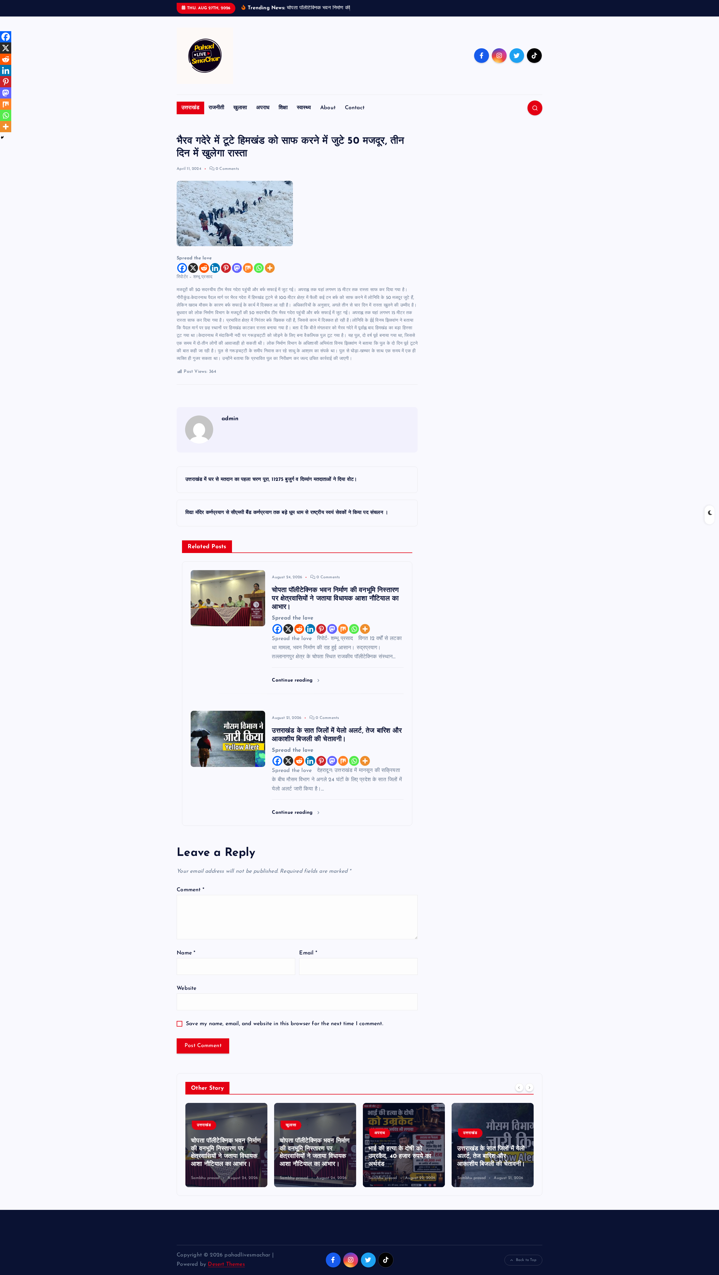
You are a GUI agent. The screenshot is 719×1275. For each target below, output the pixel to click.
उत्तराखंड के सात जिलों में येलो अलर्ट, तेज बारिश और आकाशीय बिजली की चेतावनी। (402, 1156)
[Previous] (519, 1087)
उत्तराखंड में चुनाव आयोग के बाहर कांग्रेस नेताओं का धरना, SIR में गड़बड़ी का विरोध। (491, 1156)
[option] (226, 1145)
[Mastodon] (237, 268)
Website (186, 988)
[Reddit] (204, 268)
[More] (270, 268)
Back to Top (526, 1260)
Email (308, 953)
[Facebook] (182, 268)
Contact (355, 108)
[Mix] (248, 268)
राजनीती (216, 108)
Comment (190, 890)
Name (186, 953)
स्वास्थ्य (304, 108)
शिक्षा (283, 108)
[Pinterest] (226, 268)
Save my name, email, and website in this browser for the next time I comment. (284, 1024)
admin (230, 419)
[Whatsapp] (259, 268)
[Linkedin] (215, 268)
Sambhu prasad (205, 1178)
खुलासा (240, 108)
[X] (193, 268)
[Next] (529, 1087)
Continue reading (293, 680)
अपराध (262, 108)
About (328, 108)
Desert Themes (226, 1264)
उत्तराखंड (190, 108)
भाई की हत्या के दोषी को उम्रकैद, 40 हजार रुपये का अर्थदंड (311, 1156)
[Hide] (2, 137)
